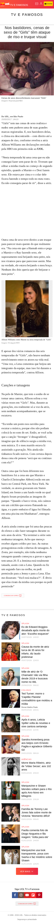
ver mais (25, 871)
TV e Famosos (27, 15)
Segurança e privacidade (27, 919)
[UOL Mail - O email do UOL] (36, 3)
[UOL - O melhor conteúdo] (5, 4)
